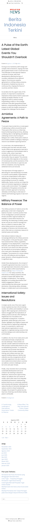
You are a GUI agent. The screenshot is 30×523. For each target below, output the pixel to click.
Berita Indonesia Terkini (15, 24)
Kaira (16, 519)
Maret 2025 (5, 461)
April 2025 (5, 459)
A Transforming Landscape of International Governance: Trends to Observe (8, 408)
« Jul (3, 437)
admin (18, 63)
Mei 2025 (4, 457)
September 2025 (6, 449)
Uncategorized (10, 398)
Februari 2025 (6, 463)
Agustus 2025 (6, 451)
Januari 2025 (5, 465)
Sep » (6, 437)
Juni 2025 (4, 455)
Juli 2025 (4, 453)
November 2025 (6, 447)
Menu (15, 37)
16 (21, 429)
